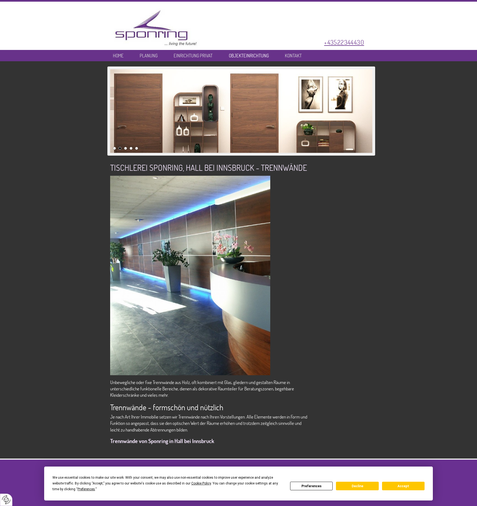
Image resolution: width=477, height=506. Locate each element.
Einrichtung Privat (193, 56)
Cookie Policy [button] (201, 483)
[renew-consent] (6, 500)
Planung (149, 56)
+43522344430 (344, 42)
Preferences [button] (86, 489)
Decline (357, 486)
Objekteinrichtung (249, 56)
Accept (403, 486)
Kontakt (293, 56)
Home (118, 56)
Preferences (311, 486)
